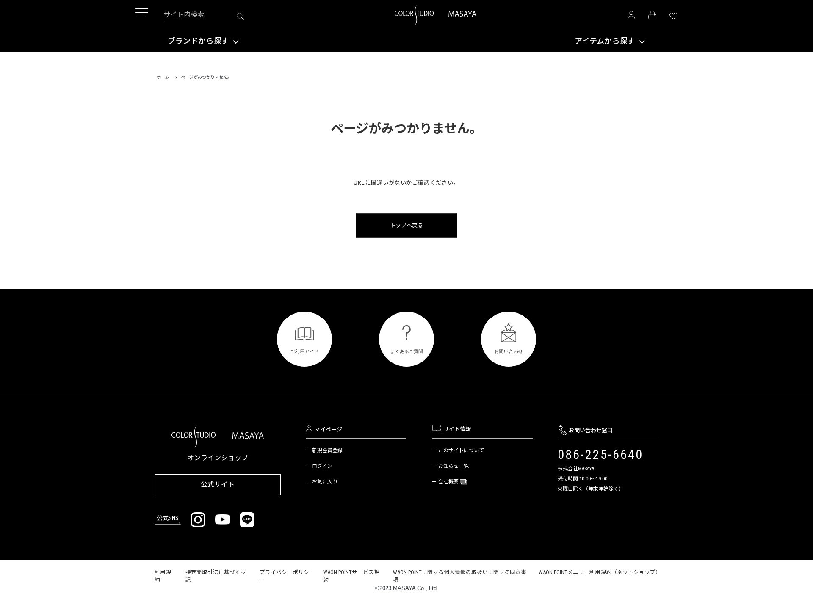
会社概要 (449, 482)
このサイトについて (461, 450)
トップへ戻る (406, 225)
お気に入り (324, 482)
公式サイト (218, 484)
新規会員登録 (327, 450)
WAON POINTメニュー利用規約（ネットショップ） (600, 572)
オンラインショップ (217, 458)
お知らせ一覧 (453, 466)
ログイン (322, 466)
